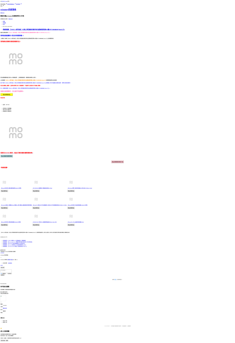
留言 (12, 259)
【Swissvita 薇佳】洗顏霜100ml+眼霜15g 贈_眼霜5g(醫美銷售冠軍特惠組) (16, 205)
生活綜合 (10, 263)
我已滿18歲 (3, 340)
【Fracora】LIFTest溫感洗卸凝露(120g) (75, 222)
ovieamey (2, 252)
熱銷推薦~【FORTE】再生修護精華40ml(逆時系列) (14, 243)
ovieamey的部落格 (8, 9)
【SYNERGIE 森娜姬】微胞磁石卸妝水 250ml (42, 188)
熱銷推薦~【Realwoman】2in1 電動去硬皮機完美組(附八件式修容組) (17, 242)
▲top (1, 265)
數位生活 (10, 18)
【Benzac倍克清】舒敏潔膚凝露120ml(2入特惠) (11, 222)
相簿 (4, 21)
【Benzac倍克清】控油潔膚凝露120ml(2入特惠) (77, 205)
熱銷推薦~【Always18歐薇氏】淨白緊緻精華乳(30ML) (14, 244)
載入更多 (2, 267)
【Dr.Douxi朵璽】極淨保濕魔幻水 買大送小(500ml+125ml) (79, 188)
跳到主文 (2, 12)
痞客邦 (9, 259)
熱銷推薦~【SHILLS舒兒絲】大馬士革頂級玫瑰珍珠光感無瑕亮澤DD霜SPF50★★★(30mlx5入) (34, 29)
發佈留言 (2, 275)
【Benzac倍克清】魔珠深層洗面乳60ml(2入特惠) (11, 188)
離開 (7, 340)
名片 (4, 24)
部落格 (4, 22)
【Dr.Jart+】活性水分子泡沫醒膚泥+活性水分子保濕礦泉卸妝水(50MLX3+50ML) (49, 205)
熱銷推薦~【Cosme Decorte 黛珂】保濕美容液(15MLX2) (15, 246)
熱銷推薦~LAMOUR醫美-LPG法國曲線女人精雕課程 (14, 240)
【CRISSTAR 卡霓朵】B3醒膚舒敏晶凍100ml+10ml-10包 (44, 222)
